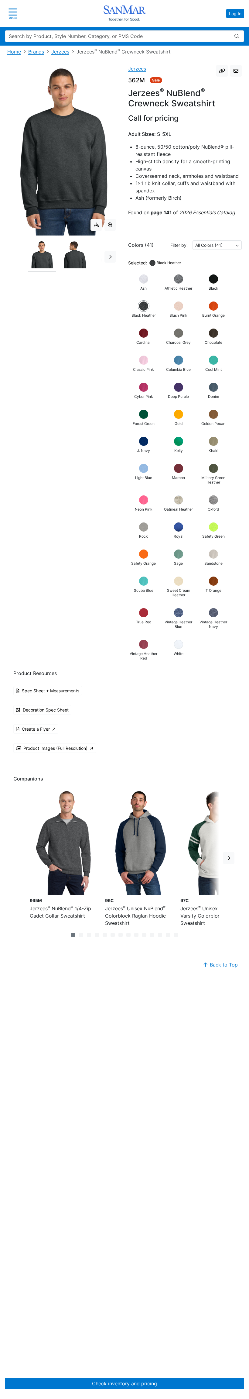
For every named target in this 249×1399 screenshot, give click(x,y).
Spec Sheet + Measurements (50, 690)
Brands (36, 52)
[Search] (236, 36)
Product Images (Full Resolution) (55, 748)
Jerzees (60, 52)
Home (14, 52)
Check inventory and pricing (124, 1383)
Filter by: (179, 245)
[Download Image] (96, 225)
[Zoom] (110, 225)
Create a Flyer (36, 729)
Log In (235, 13)
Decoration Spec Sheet (46, 709)
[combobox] (217, 245)
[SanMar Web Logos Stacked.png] (124, 13)
